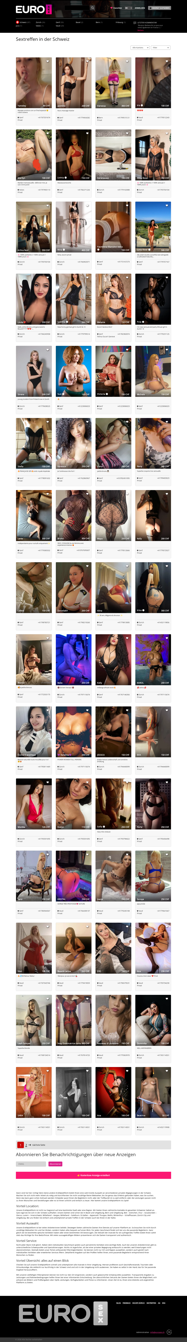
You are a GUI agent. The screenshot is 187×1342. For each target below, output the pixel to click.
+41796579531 (123, 983)
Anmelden (140, 8)
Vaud (60, 26)
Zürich (40, 22)
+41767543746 (44, 983)
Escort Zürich (138, 1303)
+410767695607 (83, 550)
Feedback (127, 1303)
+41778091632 (44, 478)
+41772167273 (123, 261)
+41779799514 (84, 334)
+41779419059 (84, 983)
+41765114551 (163, 1055)
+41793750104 (163, 190)
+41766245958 (44, 334)
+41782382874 (123, 334)
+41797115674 (84, 694)
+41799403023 (163, 478)
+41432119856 (163, 622)
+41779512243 (163, 117)
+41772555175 (44, 694)
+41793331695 (44, 839)
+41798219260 (84, 622)
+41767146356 (123, 694)
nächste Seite (38, 1145)
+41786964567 (44, 911)
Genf (60, 22)
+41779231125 (163, 334)
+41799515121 (123, 117)
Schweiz (25, 22)
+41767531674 (44, 117)
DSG (163, 1303)
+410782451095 (123, 478)
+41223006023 (84, 406)
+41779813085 (123, 622)
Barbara (140, 30)
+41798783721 (44, 622)
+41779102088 (123, 190)
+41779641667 (163, 911)
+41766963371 (84, 262)
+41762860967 (84, 478)
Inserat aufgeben (161, 8)
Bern (99, 22)
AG (159, 1303)
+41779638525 (44, 406)
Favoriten (117, 8)
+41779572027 (163, 550)
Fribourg (121, 22)
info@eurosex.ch (157, 1332)
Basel (79, 22)
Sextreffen (151, 1303)
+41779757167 (163, 262)
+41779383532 (44, 550)
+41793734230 (163, 983)
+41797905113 (44, 190)
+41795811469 (44, 766)
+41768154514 (44, 1055)
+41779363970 (123, 1055)
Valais (40, 26)
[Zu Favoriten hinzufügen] (47, 61)
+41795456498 (163, 839)
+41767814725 (84, 1055)
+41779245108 (123, 911)
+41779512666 (123, 550)
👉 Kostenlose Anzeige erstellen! (93, 1175)
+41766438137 (84, 911)
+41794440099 (123, 766)
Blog (118, 1303)
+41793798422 (123, 839)
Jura (19, 26)
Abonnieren (55, 1164)
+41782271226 (84, 190)
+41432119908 (163, 1127)
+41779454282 (84, 117)
